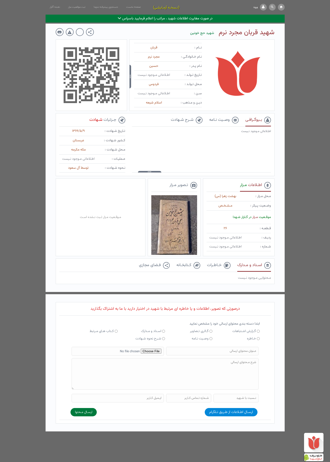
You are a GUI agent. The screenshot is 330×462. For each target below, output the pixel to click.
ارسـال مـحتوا (83, 412)
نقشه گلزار (55, 7)
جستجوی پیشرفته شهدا (106, 7)
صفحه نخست (133, 7)
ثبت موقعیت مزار (77, 7)
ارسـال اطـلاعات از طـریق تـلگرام (231, 412)
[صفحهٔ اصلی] (281, 7)
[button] (272, 7)
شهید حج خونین (202, 33)
